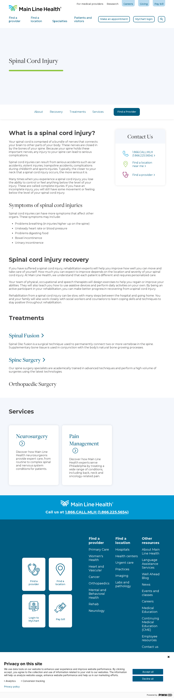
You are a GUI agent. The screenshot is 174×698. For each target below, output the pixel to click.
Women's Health (96, 558)
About (38, 111)
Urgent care (124, 563)
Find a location (122, 540)
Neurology (97, 611)
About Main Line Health (151, 551)
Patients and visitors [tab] (83, 19)
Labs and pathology (123, 584)
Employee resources (149, 638)
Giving (144, 3)
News (146, 584)
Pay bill (158, 3)
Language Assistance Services (150, 563)
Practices (122, 569)
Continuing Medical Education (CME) (150, 624)
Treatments (77, 111)
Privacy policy (12, 686)
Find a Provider (126, 111)
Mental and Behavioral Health (97, 594)
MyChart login (144, 19)
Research (112, 3)
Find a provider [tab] (14, 19)
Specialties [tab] (59, 21)
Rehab (94, 604)
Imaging (121, 576)
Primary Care (99, 549)
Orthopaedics (99, 583)
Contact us (150, 647)
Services (97, 111)
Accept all (147, 671)
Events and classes (150, 593)
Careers (128, 3)
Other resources (150, 540)
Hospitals (122, 549)
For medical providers (90, 3)
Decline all (147, 678)
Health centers (126, 556)
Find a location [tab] (36, 19)
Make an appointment (114, 19)
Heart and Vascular (96, 568)
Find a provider (96, 540)
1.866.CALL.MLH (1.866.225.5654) (97, 512)
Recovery (56, 111)
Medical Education (150, 610)
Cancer (94, 577)
